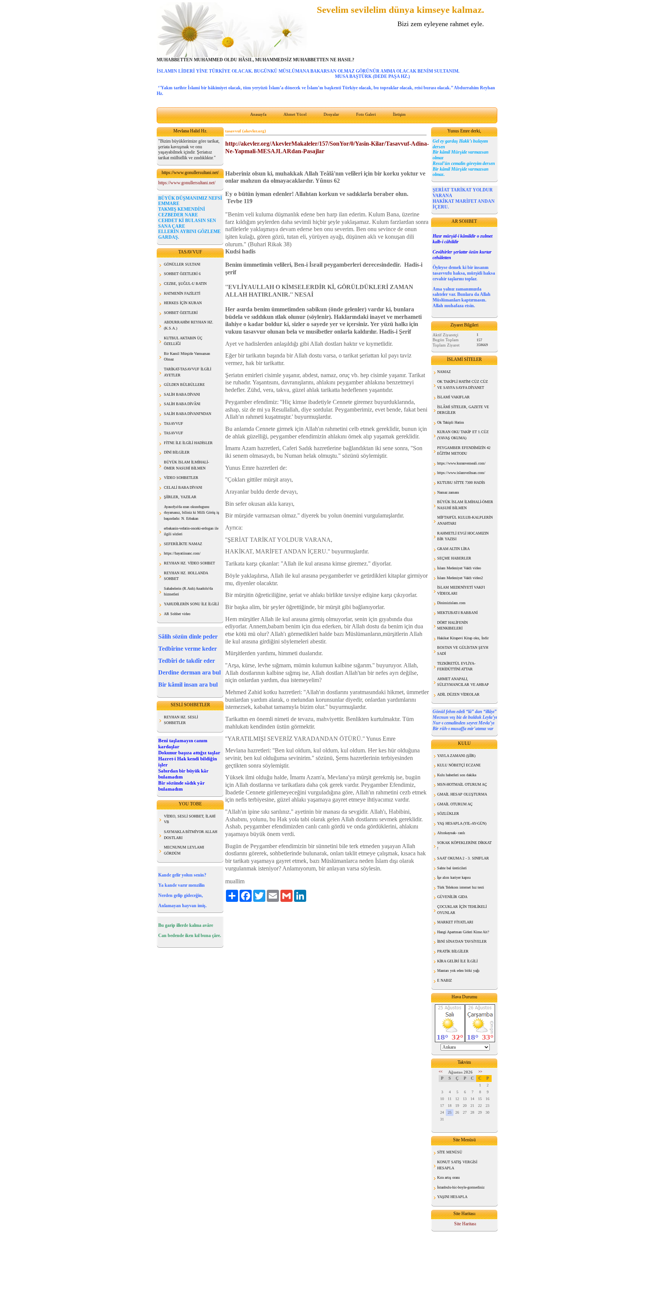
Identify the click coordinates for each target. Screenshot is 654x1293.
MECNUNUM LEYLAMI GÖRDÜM (184, 850)
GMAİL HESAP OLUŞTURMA (462, 794)
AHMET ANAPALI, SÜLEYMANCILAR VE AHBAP (463, 682)
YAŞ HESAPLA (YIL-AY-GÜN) (461, 823)
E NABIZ (444, 980)
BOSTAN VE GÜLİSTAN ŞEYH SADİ (462, 650)
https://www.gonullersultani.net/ (186, 182)
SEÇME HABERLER (454, 558)
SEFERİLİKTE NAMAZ (183, 544)
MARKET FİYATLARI (455, 922)
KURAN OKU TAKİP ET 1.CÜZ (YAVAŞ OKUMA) (463, 435)
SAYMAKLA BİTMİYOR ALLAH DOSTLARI (190, 835)
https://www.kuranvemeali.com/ (461, 463)
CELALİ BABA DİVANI (183, 487)
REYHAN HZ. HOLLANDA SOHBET (186, 576)
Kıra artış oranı (448, 1177)
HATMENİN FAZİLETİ (182, 293)
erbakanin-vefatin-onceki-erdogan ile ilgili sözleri (191, 531)
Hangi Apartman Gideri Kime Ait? (463, 932)
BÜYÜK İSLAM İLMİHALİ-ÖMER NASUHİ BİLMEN (465, 505)
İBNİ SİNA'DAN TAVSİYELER (462, 941)
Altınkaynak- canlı (451, 833)
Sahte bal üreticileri (452, 868)
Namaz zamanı (448, 492)
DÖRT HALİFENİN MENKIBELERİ (452, 625)
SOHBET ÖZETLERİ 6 (182, 274)
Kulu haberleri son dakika (456, 775)
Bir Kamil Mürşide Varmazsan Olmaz (187, 356)
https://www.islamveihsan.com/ (461, 473)
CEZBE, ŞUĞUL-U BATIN (185, 283)
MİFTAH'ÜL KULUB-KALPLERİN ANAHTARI (465, 520)
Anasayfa (258, 114)
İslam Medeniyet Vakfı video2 (460, 578)
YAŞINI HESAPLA (452, 1197)
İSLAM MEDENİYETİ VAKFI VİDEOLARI (461, 590)
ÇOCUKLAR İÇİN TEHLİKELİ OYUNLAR (462, 909)
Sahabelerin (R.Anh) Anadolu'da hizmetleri (188, 591)
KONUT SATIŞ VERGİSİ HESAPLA (457, 1165)
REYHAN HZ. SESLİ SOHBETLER (181, 720)
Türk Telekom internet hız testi (460, 887)
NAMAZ (444, 372)
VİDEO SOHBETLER (181, 478)
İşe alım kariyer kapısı (454, 877)
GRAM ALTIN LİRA (453, 549)
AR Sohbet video (177, 614)
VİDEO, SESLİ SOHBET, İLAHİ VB (189, 819)
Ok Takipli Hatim (450, 422)
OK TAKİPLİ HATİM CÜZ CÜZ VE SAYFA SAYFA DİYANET (462, 384)
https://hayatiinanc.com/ (182, 553)
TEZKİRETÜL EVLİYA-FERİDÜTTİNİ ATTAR (456, 666)
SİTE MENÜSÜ (449, 1152)
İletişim (399, 114)
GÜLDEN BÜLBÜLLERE (184, 384)
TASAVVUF (173, 423)
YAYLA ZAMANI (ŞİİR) (456, 756)
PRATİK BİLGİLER (453, 951)
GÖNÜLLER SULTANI (182, 264)
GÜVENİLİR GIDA (452, 897)
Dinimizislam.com (451, 603)
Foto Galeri (366, 114)
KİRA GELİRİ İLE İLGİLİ (457, 961)
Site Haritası (465, 1223)
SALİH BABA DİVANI (182, 394)
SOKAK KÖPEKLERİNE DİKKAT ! (464, 846)
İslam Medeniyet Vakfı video (459, 568)
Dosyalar (331, 114)
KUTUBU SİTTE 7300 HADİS (461, 482)
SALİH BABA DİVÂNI (182, 404)
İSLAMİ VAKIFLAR (453, 397)
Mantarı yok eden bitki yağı (458, 970)
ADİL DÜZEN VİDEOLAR (458, 694)
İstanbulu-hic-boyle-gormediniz (460, 1187)
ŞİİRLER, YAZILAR (180, 497)
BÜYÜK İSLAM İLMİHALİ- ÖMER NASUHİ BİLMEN (186, 465)
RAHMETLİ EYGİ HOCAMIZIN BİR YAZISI (463, 536)
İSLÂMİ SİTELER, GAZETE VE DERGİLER (463, 410)
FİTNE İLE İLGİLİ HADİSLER (188, 443)
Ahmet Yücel (295, 114)
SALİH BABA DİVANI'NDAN (187, 414)
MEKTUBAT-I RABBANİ (457, 613)
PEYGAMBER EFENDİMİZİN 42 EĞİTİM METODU (463, 451)
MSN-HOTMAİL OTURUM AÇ (462, 784)
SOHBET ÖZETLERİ (181, 313)
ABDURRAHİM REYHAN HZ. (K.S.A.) (188, 325)
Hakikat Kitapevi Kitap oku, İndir (463, 638)
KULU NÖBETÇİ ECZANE (459, 765)
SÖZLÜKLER (448, 813)
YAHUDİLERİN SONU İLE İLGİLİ (191, 604)
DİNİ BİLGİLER (177, 452)
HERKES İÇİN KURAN (183, 303)
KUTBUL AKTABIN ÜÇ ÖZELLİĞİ (183, 341)
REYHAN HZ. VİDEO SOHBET (189, 563)
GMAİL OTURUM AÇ (455, 804)
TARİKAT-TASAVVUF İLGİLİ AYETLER (187, 372)
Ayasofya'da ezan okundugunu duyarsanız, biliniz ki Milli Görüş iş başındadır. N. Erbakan (191, 513)
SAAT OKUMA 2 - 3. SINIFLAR (463, 858)
